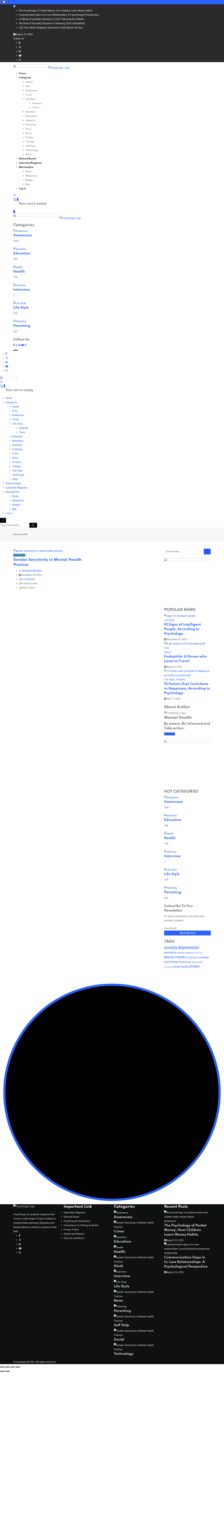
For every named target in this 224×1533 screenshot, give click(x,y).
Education (30, 112)
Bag (27, 184)
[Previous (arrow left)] (2, 1371)
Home (22, 73)
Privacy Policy (71, 1229)
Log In (22, 188)
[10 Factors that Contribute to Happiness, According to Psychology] (187, 673)
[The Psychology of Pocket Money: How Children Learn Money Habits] (187, 1214)
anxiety (170, 947)
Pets (27, 86)
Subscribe (169, 733)
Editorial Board (27, 159)
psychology (171, 961)
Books (28, 172)
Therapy (30, 142)
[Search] (14, 195)
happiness (189, 953)
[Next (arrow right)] (7, 1371)
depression (188, 947)
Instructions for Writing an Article (81, 1225)
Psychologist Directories (77, 1221)
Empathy (180, 952)
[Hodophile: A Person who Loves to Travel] (187, 645)
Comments (28, 579)
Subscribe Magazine (30, 163)
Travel (35, 108)
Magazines (31, 176)
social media (180, 966)
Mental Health (174, 957)
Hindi (28, 154)
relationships (197, 962)
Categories (25, 78)
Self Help (30, 146)
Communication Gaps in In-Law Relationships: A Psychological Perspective (59, 14)
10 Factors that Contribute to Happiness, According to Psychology (187, 688)
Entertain (37, 103)
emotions (170, 952)
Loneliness (199, 953)
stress (194, 966)
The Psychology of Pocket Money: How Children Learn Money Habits (55, 10)
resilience (168, 967)
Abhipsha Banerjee (32, 570)
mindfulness (192, 957)
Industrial (30, 120)
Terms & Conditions (74, 1238)
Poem (28, 129)
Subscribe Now (187, 932)
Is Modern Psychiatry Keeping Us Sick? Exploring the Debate (51, 19)
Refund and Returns (74, 1233)
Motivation (31, 116)
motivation (203, 957)
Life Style (30, 99)
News (28, 133)
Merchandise (26, 167)
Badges (29, 180)
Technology (31, 150)
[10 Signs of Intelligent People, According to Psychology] (180, 615)
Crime (28, 95)
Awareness (31, 91)
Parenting (30, 125)
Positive (29, 137)
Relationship (184, 962)
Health (29, 82)
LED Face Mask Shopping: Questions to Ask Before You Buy (51, 27)
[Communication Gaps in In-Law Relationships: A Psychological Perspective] (187, 1246)
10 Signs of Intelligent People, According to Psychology (182, 629)
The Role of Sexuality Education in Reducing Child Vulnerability (52, 23)
